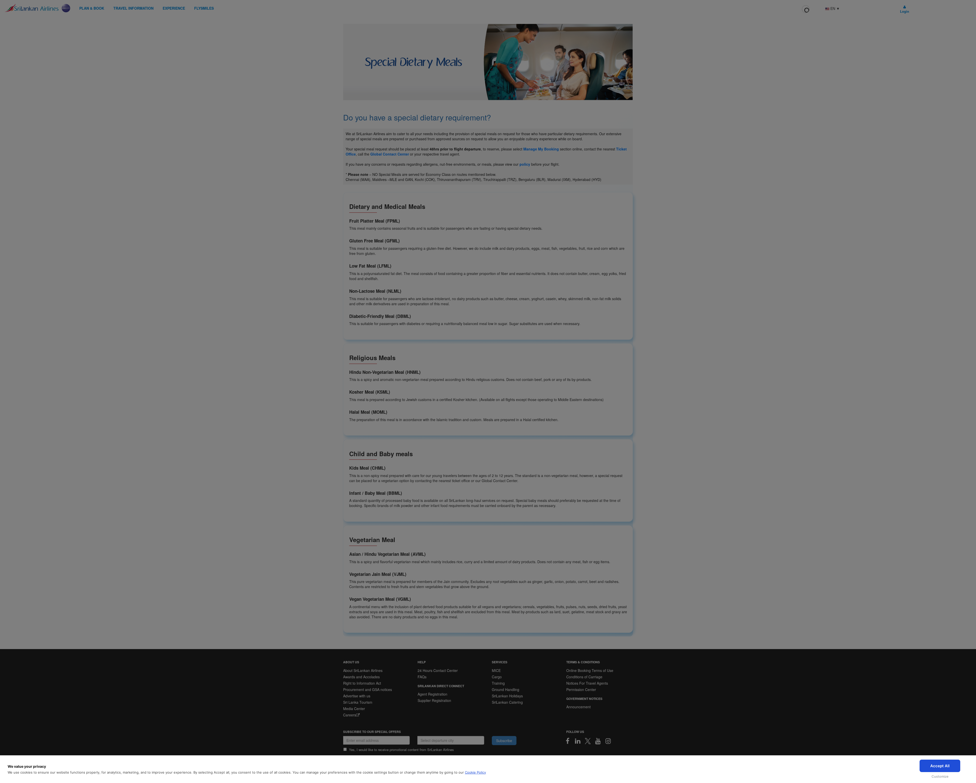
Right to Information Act (362, 683)
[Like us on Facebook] (567, 741)
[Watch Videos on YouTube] (598, 741)
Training (498, 683)
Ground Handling (505, 689)
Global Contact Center (389, 154)
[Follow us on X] (588, 741)
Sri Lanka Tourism (357, 702)
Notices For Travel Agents (587, 683)
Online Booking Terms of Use (589, 670)
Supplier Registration (434, 700)
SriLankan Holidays (507, 695)
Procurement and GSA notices (367, 689)
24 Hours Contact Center (438, 670)
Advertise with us (356, 695)
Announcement (578, 706)
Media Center (354, 708)
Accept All (940, 765)
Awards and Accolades (361, 676)
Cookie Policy (475, 772)
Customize (940, 776)
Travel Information (133, 8)
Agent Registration (432, 694)
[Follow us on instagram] (608, 741)
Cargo (497, 676)
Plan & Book (91, 8)
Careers (349, 714)
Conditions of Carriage (584, 676)
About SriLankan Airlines (363, 670)
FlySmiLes (204, 8)
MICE (496, 670)
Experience (174, 8)
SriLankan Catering (507, 702)
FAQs (422, 676)
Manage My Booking (541, 148)
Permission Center (581, 689)
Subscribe (504, 740)
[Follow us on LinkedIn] (578, 741)
